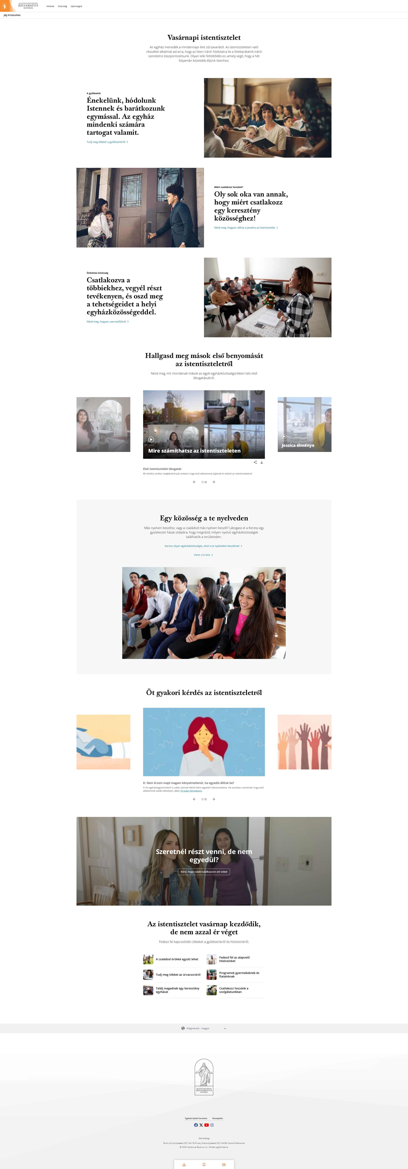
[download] (262, 462)
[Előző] (194, 482)
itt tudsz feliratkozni (191, 790)
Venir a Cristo (202, 555)
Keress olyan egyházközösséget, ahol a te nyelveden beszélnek (202, 546)
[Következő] (213, 482)
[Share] (255, 462)
